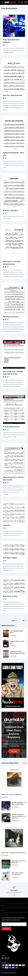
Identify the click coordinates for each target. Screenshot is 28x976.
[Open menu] (2, 2)
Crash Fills (6, 525)
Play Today (14, 751)
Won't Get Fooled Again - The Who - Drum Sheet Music (19, 803)
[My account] (22, 2)
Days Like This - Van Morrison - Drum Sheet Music (13, 852)
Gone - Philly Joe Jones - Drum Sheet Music (18, 873)
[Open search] (19, 2)
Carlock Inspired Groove (11, 427)
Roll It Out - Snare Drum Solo (12, 95)
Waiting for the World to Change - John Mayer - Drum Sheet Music (19, 816)
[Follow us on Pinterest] (5, 958)
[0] (25, 2)
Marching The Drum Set (11, 317)
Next (23, 620)
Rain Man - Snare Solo (10, 210)
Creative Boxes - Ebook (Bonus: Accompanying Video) (17, 652)
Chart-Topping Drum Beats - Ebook (17, 631)
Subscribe (6, 928)
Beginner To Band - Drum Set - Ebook (17, 642)
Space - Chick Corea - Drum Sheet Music (18, 861)
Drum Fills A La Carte (10, 596)
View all (25, 763)
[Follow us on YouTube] (8, 958)
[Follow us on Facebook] (2, 958)
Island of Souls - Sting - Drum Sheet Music (11, 794)
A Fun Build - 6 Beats (10, 558)
